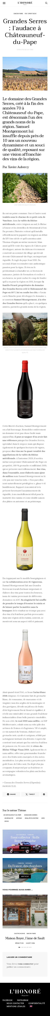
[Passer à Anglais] (31, 1006)
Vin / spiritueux (30, 13)
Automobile (21, 834)
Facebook (8, 1000)
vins (7, 821)
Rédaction (19, 943)
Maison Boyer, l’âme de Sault (25, 938)
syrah (19, 818)
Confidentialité (36, 1003)
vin (43, 818)
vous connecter (25, 963)
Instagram (22, 1000)
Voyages (29, 863)
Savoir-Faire (18, 13)
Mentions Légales (16, 1006)
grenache (9, 818)
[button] (19, 947)
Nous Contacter (15, 1003)
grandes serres (31, 815)
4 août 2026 (30, 943)
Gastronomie (19, 933)
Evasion (31, 834)
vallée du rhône (32, 818)
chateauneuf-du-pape (12, 815)
